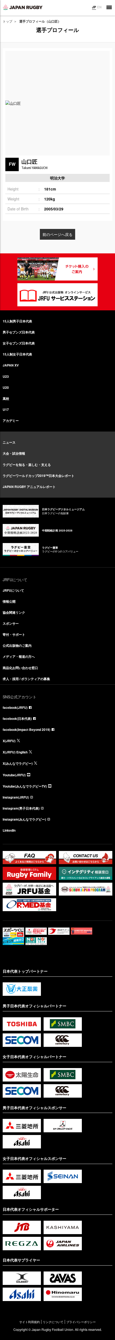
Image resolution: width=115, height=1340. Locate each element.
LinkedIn (9, 830)
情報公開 (9, 601)
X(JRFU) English (15, 752)
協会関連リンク (14, 612)
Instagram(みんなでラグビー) (24, 819)
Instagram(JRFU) (16, 797)
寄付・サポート (14, 634)
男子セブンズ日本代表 (19, 332)
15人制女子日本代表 (17, 354)
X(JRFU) (9, 740)
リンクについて (53, 1322)
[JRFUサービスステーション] (57, 294)
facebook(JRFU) (15, 707)
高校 (6, 398)
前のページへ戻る (57, 234)
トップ (7, 21)
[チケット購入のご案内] (57, 269)
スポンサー (11, 623)
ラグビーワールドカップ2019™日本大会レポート (38, 475)
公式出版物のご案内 (17, 645)
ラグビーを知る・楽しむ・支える (27, 464)
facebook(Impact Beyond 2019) (26, 729)
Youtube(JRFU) (14, 775)
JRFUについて (13, 590)
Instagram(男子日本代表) (21, 808)
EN (99, 7)
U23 (6, 376)
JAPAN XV (11, 365)
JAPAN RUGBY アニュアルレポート (29, 486)
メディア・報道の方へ (19, 656)
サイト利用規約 (29, 1322)
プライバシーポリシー (81, 1322)
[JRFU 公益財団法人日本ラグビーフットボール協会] (23, 7)
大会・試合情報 (14, 453)
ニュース (9, 442)
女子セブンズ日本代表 (19, 343)
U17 (6, 409)
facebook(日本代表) (17, 718)
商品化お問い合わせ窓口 (20, 667)
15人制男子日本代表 (17, 321)
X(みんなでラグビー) (18, 763)
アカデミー (11, 420)
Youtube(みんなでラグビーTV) (25, 786)
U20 (6, 387)
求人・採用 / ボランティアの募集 (26, 678)
